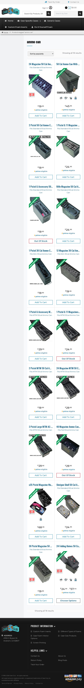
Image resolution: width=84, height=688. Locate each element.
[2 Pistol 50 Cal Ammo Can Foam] (41, 148)
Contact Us (74, 2)
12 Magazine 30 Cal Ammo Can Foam (68, 250)
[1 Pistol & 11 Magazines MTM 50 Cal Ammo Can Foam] (68, 330)
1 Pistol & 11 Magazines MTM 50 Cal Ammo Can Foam (68, 312)
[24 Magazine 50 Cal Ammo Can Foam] (41, 86)
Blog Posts (62, 660)
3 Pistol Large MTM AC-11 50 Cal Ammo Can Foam (41, 426)
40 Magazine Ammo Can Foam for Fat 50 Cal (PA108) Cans (68, 426)
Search (48, 13)
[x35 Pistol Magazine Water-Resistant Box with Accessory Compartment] (40, 502)
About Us (62, 656)
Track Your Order (37, 665)
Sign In (45, 8)
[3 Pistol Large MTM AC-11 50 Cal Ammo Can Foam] (41, 446)
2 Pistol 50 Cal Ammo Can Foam (41, 125)
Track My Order (53, 2)
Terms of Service (7, 683)
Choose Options (68, 600)
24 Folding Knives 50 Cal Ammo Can (68, 546)
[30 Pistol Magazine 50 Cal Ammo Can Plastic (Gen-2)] (41, 569)
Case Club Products (68, 636)
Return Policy (36, 660)
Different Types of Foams (71, 631)
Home (6, 32)
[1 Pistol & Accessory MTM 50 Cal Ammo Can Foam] (41, 330)
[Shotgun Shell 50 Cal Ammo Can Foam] (68, 507)
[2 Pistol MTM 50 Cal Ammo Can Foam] (41, 388)
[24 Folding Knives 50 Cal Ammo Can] (68, 563)
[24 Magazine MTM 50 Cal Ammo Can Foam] (68, 388)
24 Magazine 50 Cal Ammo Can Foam (41, 64)
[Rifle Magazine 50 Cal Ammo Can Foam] (68, 208)
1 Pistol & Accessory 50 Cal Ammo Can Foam (41, 186)
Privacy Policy (18, 683)
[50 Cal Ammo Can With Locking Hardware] (68, 81)
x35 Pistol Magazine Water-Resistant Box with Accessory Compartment (41, 484)
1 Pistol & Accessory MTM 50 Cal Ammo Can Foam (41, 312)
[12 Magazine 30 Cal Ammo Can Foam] (68, 270)
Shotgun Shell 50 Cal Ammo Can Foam (68, 484)
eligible (41, 110)
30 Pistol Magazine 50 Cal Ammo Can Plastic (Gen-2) (41, 546)
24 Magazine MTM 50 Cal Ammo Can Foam (68, 368)
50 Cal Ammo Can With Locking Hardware (68, 64)
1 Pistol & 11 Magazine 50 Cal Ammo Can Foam (68, 125)
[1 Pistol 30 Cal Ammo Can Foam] (40, 271)
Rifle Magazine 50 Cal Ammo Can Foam (68, 186)
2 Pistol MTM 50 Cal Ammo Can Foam (41, 368)
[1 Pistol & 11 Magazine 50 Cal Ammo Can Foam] (68, 147)
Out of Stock (40, 241)
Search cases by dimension (80, 13)
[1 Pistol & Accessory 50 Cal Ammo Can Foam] (41, 210)
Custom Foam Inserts (42, 631)
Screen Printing (39, 643)
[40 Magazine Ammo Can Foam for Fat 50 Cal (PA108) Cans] (68, 446)
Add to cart (41, 116)
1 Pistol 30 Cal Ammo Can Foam (41, 250)
